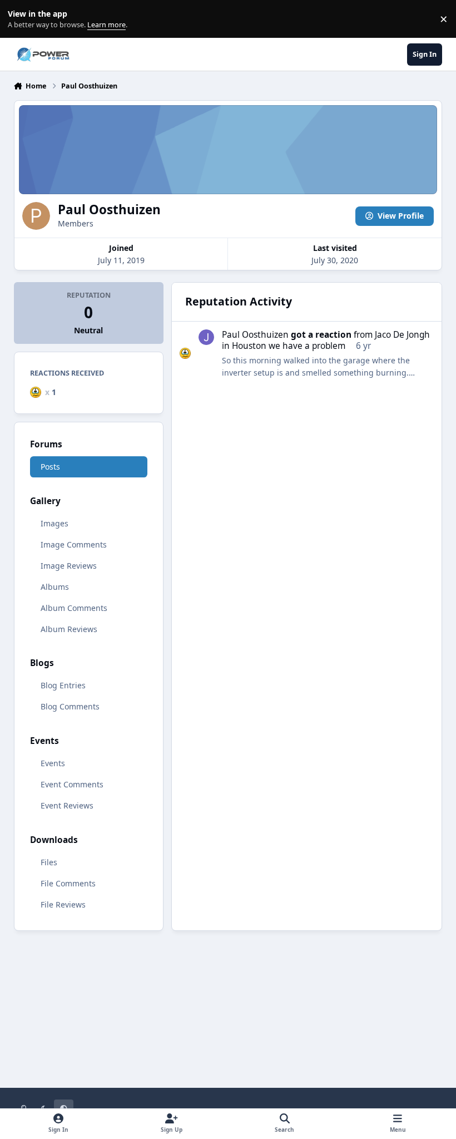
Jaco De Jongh (402, 335)
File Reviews (63, 904)
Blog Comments (70, 706)
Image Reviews (69, 565)
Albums (55, 586)
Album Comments (74, 608)
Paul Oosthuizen (255, 335)
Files (49, 862)
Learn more (21, 19)
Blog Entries (63, 685)
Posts (50, 466)
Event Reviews (67, 805)
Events (53, 763)
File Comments (68, 883)
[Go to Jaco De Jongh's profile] (206, 337)
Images (54, 523)
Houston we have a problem (288, 346)
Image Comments (74, 544)
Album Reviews (69, 629)
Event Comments (72, 784)
